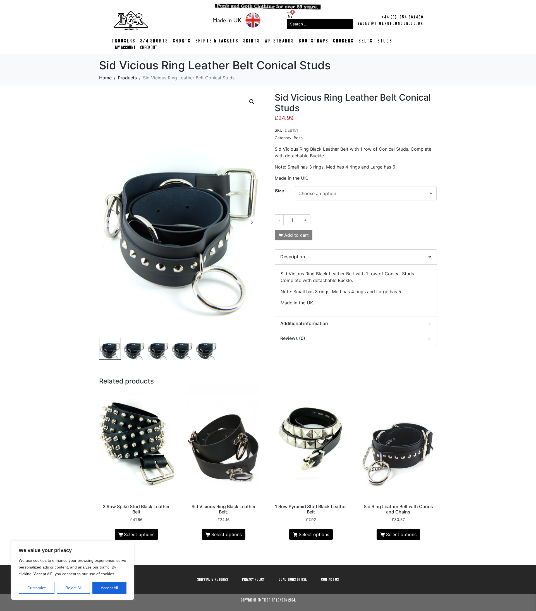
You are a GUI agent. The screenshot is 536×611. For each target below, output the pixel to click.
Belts (365, 41)
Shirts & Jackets (216, 41)
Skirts (251, 41)
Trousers (123, 41)
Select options (139, 534)
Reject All (73, 588)
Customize (36, 588)
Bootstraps (313, 41)
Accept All (109, 588)
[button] (252, 102)
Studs (384, 41)
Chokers (343, 41)
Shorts (182, 41)
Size (279, 190)
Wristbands (279, 41)
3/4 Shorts (154, 41)
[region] (72, 570)
